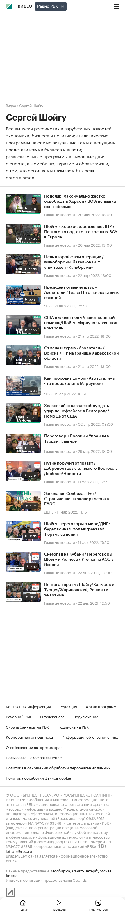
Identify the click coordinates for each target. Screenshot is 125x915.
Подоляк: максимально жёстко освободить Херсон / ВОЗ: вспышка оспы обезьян (80, 201)
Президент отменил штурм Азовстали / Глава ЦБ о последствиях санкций (81, 292)
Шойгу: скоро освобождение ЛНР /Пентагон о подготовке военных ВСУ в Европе (80, 232)
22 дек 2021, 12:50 (94, 602)
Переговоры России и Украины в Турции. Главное (76, 438)
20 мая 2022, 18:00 (95, 214)
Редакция (68, 706)
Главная (23, 909)
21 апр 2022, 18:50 (71, 305)
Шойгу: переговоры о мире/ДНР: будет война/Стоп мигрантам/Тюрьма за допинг (77, 529)
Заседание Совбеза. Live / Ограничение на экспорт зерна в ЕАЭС (76, 499)
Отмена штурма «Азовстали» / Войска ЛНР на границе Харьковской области (81, 353)
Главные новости (59, 214)
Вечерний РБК (18, 716)
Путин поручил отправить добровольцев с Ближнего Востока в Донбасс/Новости (81, 468)
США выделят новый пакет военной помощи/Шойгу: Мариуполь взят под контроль (80, 323)
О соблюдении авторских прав (34, 747)
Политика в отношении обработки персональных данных (58, 767)
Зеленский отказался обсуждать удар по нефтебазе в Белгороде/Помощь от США (76, 411)
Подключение (85, 716)
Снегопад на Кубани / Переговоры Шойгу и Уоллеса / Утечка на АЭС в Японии (79, 559)
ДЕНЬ (49, 511)
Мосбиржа (60, 870)
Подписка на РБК (73, 726)
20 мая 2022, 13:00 (95, 244)
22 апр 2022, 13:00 (94, 275)
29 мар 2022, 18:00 (95, 450)
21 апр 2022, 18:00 (94, 335)
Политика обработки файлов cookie (38, 777)
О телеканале (52, 716)
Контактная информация (28, 706)
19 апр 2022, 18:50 (71, 393)
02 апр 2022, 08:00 (95, 423)
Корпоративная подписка (29, 737)
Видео (25, 6)
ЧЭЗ (48, 305)
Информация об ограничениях (90, 737)
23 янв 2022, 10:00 (95, 572)
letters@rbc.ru (19, 851)
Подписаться (98, 909)
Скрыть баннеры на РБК (27, 726)
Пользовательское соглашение (34, 757)
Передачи (59, 909)
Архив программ (101, 706)
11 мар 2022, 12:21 (93, 481)
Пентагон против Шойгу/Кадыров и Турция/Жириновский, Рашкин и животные (79, 590)
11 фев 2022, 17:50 (93, 541)
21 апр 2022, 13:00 (94, 366)
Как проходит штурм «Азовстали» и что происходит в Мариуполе (79, 381)
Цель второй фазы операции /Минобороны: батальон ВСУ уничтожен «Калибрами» (74, 262)
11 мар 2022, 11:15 (72, 511)
